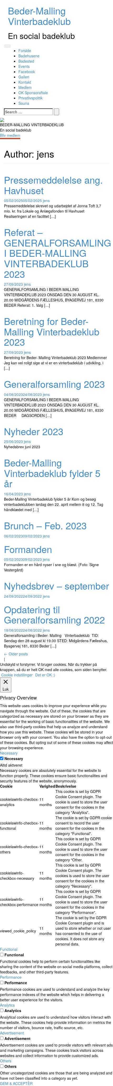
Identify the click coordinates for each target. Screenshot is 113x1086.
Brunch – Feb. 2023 (45, 525)
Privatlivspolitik (30, 97)
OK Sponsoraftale (33, 92)
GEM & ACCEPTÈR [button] (16, 1083)
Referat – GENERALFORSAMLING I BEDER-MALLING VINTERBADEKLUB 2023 (57, 252)
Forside (24, 50)
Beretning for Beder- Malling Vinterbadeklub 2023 (51, 331)
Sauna (23, 103)
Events (24, 66)
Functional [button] (8, 949)
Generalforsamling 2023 (54, 383)
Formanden (28, 549)
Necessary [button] (9, 753)
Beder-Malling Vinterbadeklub (39, 16)
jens (46, 200)
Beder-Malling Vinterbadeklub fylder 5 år (52, 473)
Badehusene (28, 55)
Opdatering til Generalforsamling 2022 (54, 614)
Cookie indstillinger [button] (17, 674)
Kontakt (24, 82)
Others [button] (5, 1060)
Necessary (13, 758)
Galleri (23, 76)
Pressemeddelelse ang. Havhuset (53, 185)
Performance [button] (11, 977)
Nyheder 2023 (33, 431)
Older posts (16, 653)
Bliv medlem (10, 135)
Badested (26, 61)
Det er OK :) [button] (45, 674)
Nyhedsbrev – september (56, 585)
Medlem (25, 87)
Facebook (26, 71)
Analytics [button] (7, 1005)
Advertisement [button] (12, 1032)
